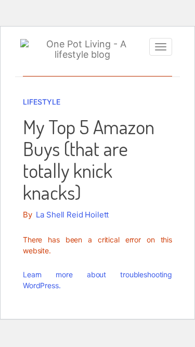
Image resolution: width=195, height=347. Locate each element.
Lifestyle (41, 101)
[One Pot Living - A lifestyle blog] (82, 49)
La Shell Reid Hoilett (72, 215)
